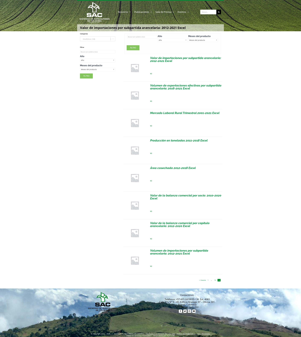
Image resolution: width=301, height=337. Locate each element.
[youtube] (194, 311)
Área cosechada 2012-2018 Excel (173, 168)
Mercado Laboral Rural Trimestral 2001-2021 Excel (185, 113)
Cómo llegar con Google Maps (187, 307)
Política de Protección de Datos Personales (193, 334)
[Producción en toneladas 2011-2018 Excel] (134, 140)
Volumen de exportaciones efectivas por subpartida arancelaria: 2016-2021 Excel (185, 87)
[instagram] (189, 311)
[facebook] (180, 311)
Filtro (133, 47)
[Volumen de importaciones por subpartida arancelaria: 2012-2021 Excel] (134, 250)
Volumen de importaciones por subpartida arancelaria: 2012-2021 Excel (179, 252)
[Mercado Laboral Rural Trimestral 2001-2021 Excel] (134, 112)
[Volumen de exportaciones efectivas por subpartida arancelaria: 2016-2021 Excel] (134, 85)
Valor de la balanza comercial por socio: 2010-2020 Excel (185, 197)
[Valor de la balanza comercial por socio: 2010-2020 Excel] (134, 195)
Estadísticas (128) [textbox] (96, 39)
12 (215, 280)
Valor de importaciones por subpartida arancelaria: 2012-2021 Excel (185, 59)
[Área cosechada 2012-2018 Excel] (134, 167)
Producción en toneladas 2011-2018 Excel (179, 140)
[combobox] (97, 39)
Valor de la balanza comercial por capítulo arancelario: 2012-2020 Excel (180, 224)
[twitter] (185, 311)
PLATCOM (171, 336)
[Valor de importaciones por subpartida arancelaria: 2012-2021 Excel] (134, 57)
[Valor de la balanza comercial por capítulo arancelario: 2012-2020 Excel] (134, 222)
